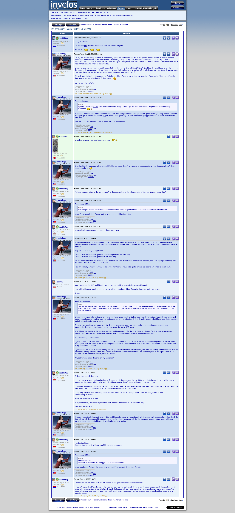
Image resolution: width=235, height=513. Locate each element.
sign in (79, 18)
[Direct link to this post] (173, 39)
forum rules (94, 12)
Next (180, 25)
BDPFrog (91, 91)
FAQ (156, 507)
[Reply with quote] (177, 39)
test (97, 386)
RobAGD (59, 282)
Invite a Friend (148, 507)
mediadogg (61, 53)
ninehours (63, 137)
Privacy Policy (123, 507)
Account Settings (136, 507)
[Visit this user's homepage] (168, 55)
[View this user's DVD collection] (168, 39)
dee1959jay (63, 38)
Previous (174, 25)
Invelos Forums (86, 25)
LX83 (95, 107)
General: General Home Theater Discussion (111, 25)
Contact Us (113, 507)
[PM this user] (164, 39)
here (91, 88)
